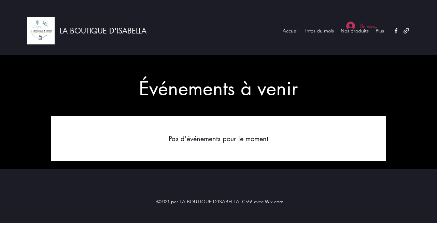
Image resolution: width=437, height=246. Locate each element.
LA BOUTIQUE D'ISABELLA (103, 31)
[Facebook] (396, 30)
